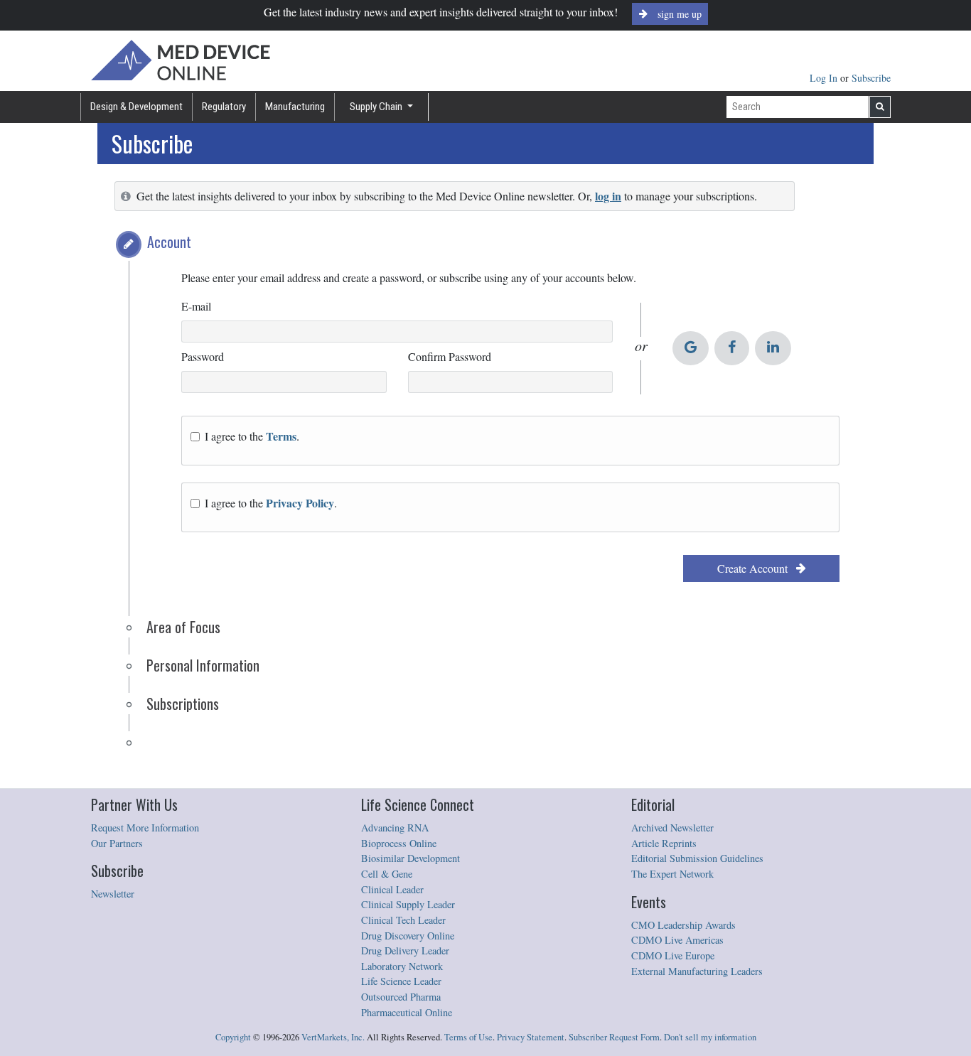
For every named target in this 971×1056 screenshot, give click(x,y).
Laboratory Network (402, 966)
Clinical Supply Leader (408, 904)
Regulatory (224, 106)
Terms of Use (468, 1037)
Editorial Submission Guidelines (697, 858)
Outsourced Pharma (401, 996)
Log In (825, 78)
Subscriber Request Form (614, 1037)
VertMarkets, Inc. (333, 1037)
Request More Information (145, 827)
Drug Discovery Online (407, 935)
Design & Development (136, 106)
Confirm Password (449, 356)
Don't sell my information (710, 1037)
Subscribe (871, 78)
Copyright (233, 1037)
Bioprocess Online (398, 843)
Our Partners (117, 843)
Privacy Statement (530, 1037)
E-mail (196, 305)
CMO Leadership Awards (683, 925)
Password (202, 356)
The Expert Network (672, 873)
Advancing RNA (395, 827)
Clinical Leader (392, 889)
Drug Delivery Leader (405, 950)
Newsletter (112, 893)
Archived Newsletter (672, 827)
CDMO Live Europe (672, 955)
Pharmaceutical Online (406, 1012)
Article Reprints (664, 843)
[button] (128, 244)
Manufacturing (295, 106)
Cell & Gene (386, 873)
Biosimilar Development (410, 858)
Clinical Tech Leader (403, 920)
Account (169, 241)
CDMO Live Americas (677, 940)
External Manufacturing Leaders (697, 971)
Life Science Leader (401, 981)
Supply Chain (377, 106)
